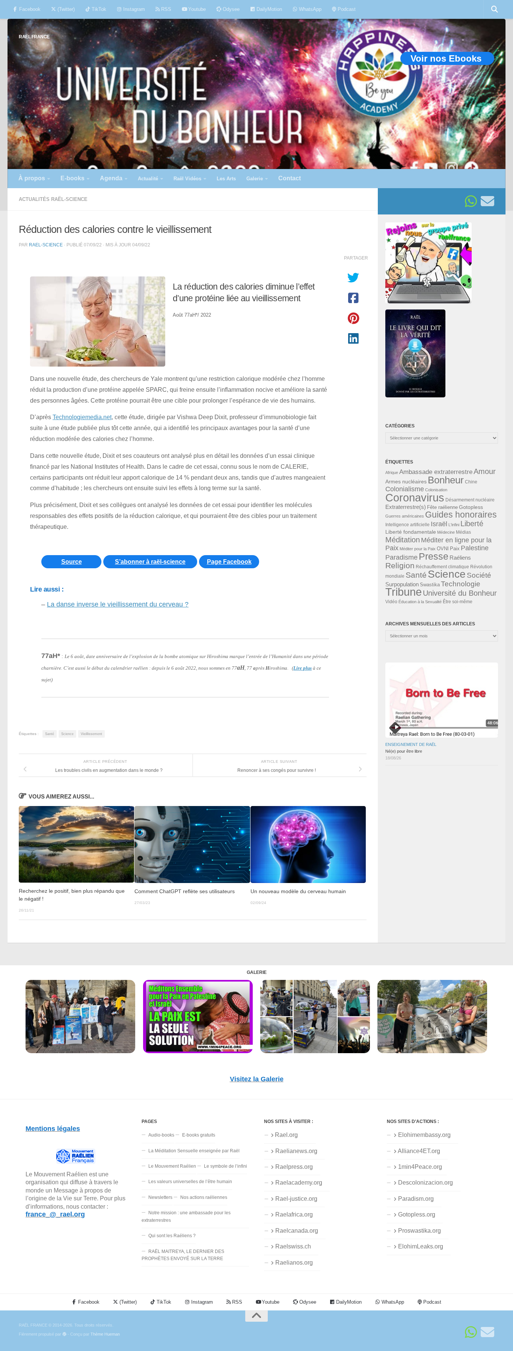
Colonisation (436, 490)
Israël (439, 524)
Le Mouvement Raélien (172, 1166)
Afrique (391, 472)
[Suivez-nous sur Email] (487, 201)
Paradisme (401, 557)
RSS (165, 9)
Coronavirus (414, 497)
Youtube (196, 9)
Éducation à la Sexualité (420, 601)
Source (71, 562)
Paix (455, 548)
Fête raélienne (442, 507)
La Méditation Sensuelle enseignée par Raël (194, 1150)
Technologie (460, 584)
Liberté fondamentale (410, 532)
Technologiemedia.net (82, 417)
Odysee (230, 9)
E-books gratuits (198, 1135)
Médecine (446, 532)
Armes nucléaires (406, 482)
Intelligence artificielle (407, 524)
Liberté (471, 523)
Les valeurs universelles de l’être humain (190, 1181)
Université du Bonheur (460, 593)
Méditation (402, 540)
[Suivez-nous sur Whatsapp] (471, 201)
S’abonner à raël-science (150, 562)
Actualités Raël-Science (53, 199)
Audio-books (161, 1135)
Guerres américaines (404, 516)
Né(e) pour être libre (403, 751)
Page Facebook (229, 562)
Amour (485, 471)
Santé (49, 734)
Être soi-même (457, 601)
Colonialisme (404, 489)
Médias (463, 532)
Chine (471, 482)
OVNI (443, 548)
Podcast (346, 9)
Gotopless (471, 507)
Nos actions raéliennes (203, 1197)
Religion (400, 565)
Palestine (475, 548)
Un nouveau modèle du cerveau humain (298, 891)
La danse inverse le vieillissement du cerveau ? (118, 604)
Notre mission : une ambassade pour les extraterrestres (186, 1216)
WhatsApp (309, 9)
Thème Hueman (105, 1334)
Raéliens (460, 557)
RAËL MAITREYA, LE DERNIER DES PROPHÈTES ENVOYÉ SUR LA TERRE (183, 1255)
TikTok (98, 9)
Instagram (133, 9)
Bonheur (446, 480)
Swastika (430, 584)
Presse (433, 556)
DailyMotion (268, 9)
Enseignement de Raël (410, 744)
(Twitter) (65, 9)
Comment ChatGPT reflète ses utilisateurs (184, 891)
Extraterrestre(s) (405, 507)
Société (479, 575)
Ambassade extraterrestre (435, 471)
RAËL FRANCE (34, 36)
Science (67, 734)
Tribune (403, 592)
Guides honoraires (461, 514)
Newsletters (160, 1197)
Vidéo (391, 601)
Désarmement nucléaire (470, 500)
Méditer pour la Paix (418, 548)
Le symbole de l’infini (225, 1166)
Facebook (29, 9)
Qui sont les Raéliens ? (172, 1235)
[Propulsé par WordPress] (64, 1334)
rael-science (46, 244)
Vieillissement (91, 734)
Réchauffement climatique (442, 567)
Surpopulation (402, 584)
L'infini (453, 524)
